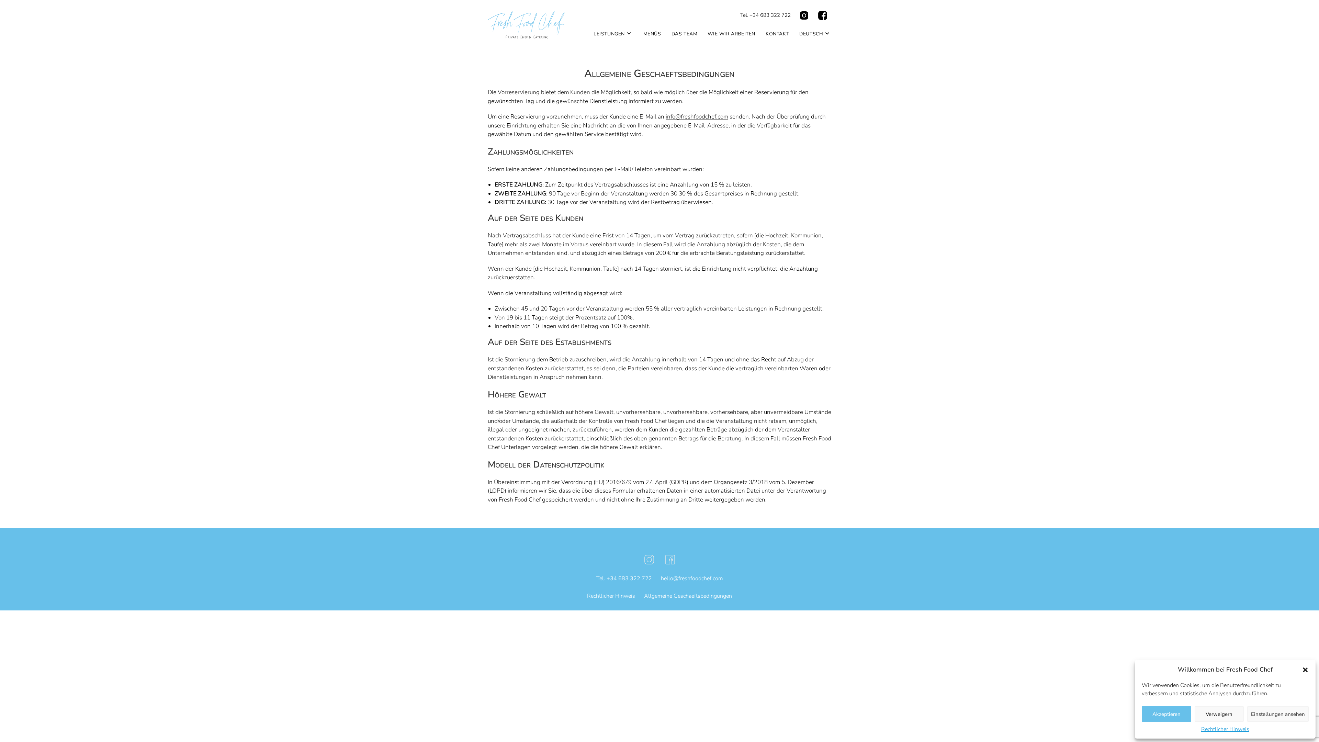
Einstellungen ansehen (1278, 714)
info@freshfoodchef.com (697, 117)
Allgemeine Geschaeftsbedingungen (688, 596)
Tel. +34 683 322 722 (765, 15)
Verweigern (1219, 714)
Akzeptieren (1166, 714)
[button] (1305, 669)
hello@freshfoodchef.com (692, 578)
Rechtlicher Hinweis (1225, 729)
